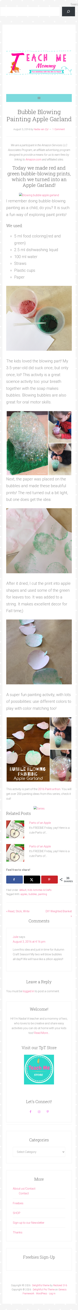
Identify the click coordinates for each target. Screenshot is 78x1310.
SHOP (16, 1213)
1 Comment (58, 129)
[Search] (68, 11)
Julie (15, 936)
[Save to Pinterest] (49, 880)
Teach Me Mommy (39, 62)
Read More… (42, 1032)
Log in (52, 1293)
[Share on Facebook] (14, 880)
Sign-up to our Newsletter (28, 1222)
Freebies (18, 1203)
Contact (24, 1193)
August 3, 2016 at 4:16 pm (29, 941)
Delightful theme (40, 1285)
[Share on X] (32, 880)
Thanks (17, 1232)
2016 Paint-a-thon (49, 789)
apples (24, 894)
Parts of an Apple (40, 822)
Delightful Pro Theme (44, 1289)
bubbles (33, 894)
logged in (28, 991)
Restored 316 (60, 1285)
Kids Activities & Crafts (40, 890)
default (22, 890)
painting (42, 894)
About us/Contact (24, 1188)
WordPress (41, 1293)
